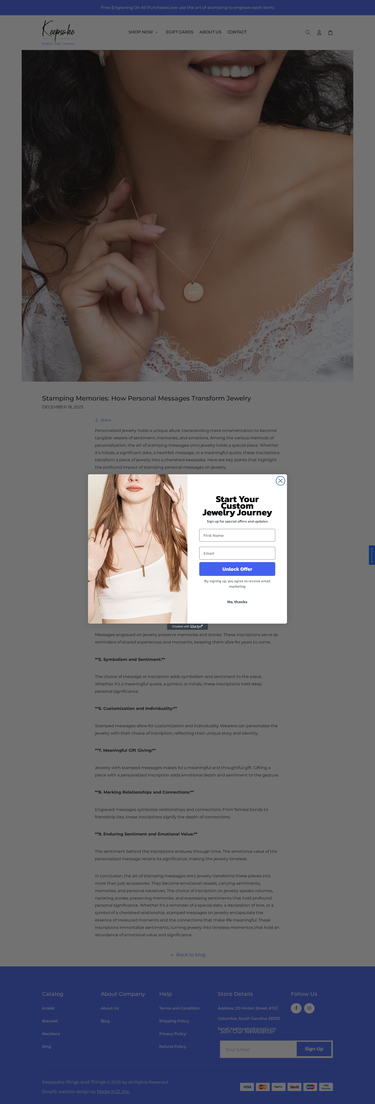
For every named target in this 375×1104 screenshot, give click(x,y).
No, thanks (237, 602)
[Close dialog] (280, 480)
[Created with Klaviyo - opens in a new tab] (187, 627)
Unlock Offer (237, 569)
